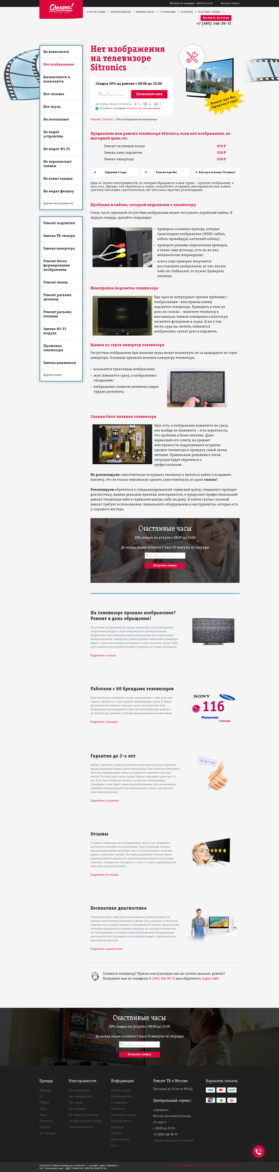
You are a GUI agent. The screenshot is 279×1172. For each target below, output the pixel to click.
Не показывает (56, 119)
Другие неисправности (58, 203)
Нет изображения (58, 64)
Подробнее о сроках (103, 655)
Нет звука (51, 107)
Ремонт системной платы (124, 146)
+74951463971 (258, 1147)
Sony (42, 1108)
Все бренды (47, 1133)
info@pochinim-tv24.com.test (173, 1140)
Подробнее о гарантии (104, 801)
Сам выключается (81, 1127)
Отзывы (116, 1133)
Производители (121, 12)
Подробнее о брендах (104, 722)
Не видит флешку (58, 191)
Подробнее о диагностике (106, 949)
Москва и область (230, 3)
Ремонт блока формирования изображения (56, 266)
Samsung (45, 1090)
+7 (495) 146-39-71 (213, 24)
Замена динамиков (59, 363)
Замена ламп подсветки (123, 153)
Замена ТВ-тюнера (59, 236)
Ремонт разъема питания (57, 314)
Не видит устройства (53, 134)
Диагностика (120, 1139)
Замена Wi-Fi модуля (54, 331)
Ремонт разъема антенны (57, 297)
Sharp (43, 1115)
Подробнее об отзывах (104, 875)
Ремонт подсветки (59, 223)
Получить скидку (209, 12)
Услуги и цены (96, 12)
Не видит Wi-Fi (56, 149)
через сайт (210, 978)
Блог (114, 1145)
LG (41, 1096)
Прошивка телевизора (53, 348)
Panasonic (46, 1121)
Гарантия (117, 1127)
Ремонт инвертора (119, 159)
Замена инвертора (59, 248)
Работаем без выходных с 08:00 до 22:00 (191, 3)
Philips (44, 1102)
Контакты (187, 12)
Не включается (56, 52)
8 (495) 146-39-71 (162, 978)
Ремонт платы (55, 282)
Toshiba (44, 1127)
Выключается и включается (56, 79)
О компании (167, 12)
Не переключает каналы (57, 164)
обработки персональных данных (143, 108)
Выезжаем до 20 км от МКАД (173, 1089)
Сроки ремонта (121, 1121)
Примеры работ (145, 12)
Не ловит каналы (58, 179)
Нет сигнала (53, 94)
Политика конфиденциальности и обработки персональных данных (205, 1165)
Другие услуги (52, 375)
